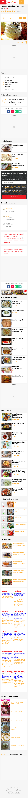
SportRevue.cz (7, 651)
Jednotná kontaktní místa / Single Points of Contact (14, 792)
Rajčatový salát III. (19, 531)
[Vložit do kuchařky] (20, 18)
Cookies (7, 791)
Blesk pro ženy (18, 611)
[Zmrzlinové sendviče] (5, 711)
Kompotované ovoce (8, 251)
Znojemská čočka (15, 737)
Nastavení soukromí (13, 791)
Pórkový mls (18, 517)
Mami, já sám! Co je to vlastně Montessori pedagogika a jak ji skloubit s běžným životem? (19, 602)
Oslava (5, 240)
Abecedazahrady (19, 672)
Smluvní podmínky (8, 191)
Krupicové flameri (19, 503)
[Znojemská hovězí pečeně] (5, 745)
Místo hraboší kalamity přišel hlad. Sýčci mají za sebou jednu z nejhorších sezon (19, 683)
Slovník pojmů (7, 242)
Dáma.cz (5, 611)
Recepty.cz (3, 754)
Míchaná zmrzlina (19, 251)
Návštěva (16, 240)
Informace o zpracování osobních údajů (13, 790)
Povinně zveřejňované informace (14, 793)
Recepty (6, 8)
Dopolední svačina (13, 234)
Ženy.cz (4, 631)
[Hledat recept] (21, 2)
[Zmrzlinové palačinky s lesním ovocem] (5, 702)
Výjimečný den (7, 238)
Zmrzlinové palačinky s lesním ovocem (17, 703)
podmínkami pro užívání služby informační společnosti (14, 187)
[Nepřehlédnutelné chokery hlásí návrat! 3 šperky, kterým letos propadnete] (8, 635)
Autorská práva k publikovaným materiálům (13, 788)
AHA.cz (4, 591)
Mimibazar (17, 591)
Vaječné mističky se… (20, 524)
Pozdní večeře (7, 236)
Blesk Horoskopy (7, 672)
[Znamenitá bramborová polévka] (5, 728)
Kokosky (21, 249)
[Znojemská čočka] (5, 736)
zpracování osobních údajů (16, 188)
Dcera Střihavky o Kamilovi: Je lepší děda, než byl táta (18, 639)
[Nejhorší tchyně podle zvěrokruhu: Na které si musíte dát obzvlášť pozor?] (8, 675)
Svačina (21, 234)
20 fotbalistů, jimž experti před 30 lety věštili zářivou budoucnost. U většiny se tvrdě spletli (8, 663)
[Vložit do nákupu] (22, 18)
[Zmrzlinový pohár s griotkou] (14, 40)
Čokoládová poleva (8, 249)
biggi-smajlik (9, 208)
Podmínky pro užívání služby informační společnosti (14, 789)
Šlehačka (6, 253)
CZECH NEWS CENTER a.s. (17, 786)
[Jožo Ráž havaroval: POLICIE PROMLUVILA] (8, 593)
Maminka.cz (18, 651)
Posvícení (19, 238)
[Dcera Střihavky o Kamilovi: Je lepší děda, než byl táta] (20, 634)
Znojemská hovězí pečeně (17, 745)
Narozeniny (15, 236)
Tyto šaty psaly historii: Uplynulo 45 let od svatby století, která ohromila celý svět (7, 621)
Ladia (7, 216)
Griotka (16, 249)
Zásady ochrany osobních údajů (17, 191)
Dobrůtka (22, 240)
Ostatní (5, 234)
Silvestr (10, 240)
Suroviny (4, 73)
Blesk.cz (16, 631)
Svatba (14, 238)
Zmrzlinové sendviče (16, 711)
